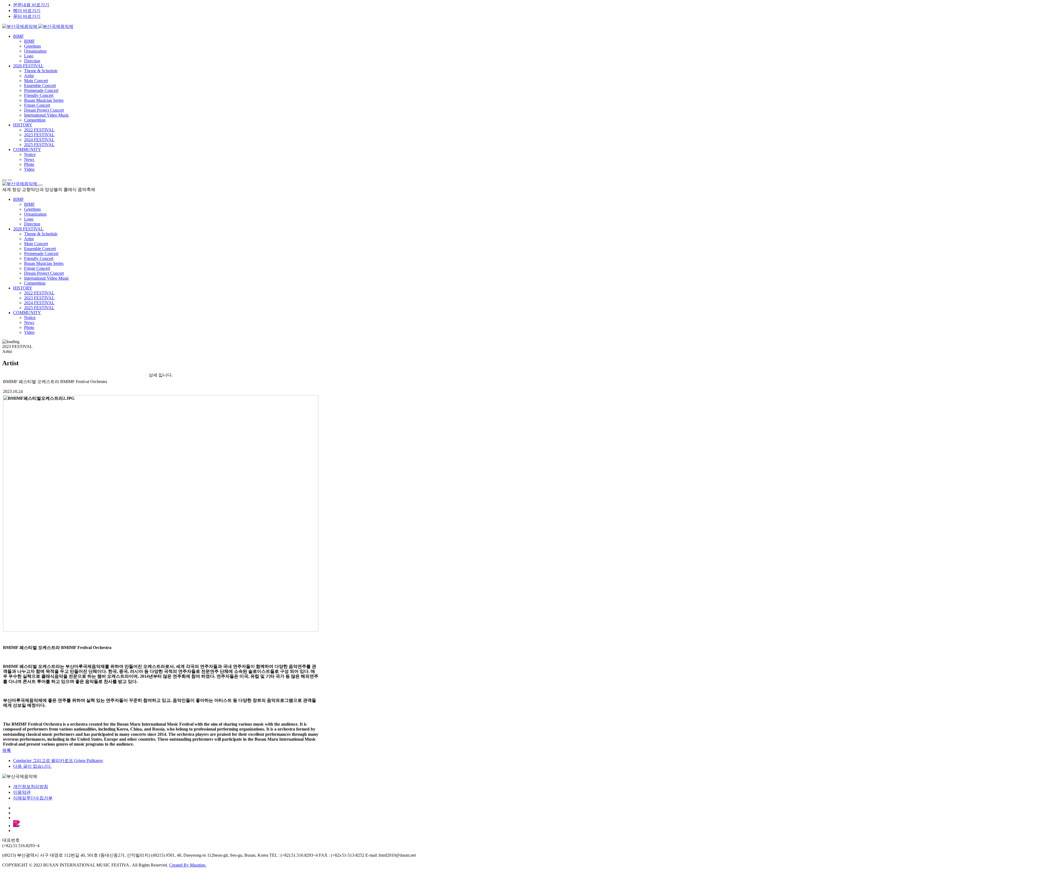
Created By (187, 865)
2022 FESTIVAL (39, 130)
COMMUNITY (27, 149)
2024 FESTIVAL (39, 139)
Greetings (32, 46)
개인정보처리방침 (30, 786)
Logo (28, 56)
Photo (29, 164)
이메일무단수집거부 (33, 798)
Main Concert (36, 80)
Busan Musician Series (43, 100)
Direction (32, 61)
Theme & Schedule (40, 70)
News (29, 159)
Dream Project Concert (44, 110)
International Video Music (46, 115)
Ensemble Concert (40, 85)
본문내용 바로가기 (31, 4)
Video (29, 169)
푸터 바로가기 (27, 16)
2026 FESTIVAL (28, 65)
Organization (35, 51)
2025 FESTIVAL (39, 144)
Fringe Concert (37, 105)
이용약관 (22, 792)
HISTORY (22, 125)
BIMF (18, 36)
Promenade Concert (41, 90)
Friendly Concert (38, 95)
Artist (29, 75)
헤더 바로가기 (27, 10)
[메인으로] (37, 26)
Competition (34, 120)
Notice (30, 154)
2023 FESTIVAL (39, 134)
